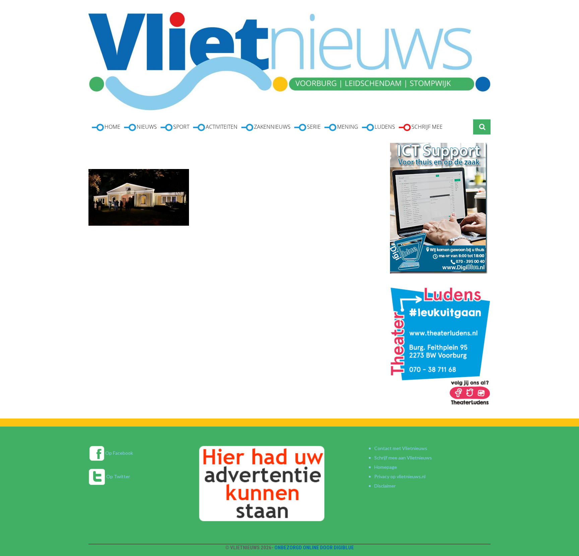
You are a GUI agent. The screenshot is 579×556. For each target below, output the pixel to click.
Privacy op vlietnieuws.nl (400, 476)
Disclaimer (385, 486)
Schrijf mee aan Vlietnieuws (403, 457)
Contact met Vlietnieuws (400, 448)
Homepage (385, 467)
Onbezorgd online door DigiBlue (314, 548)
